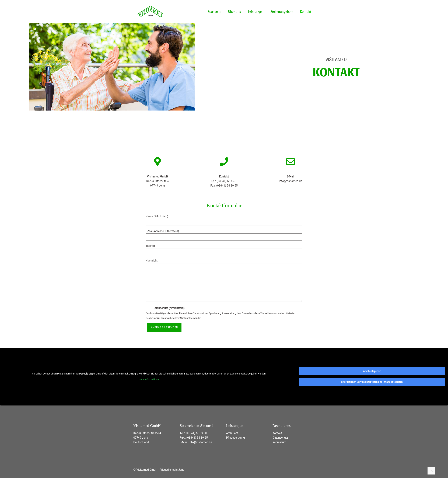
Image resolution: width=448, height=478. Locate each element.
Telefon (150, 245)
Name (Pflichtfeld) (157, 216)
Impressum (279, 442)
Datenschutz (280, 437)
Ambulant (232, 433)
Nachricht (152, 260)
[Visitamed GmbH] (150, 11)
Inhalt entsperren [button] (372, 371)
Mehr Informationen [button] (149, 379)
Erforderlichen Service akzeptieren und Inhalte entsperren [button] (372, 381)
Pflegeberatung (235, 437)
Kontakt (277, 433)
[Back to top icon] (431, 470)
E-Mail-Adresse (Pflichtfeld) (162, 231)
